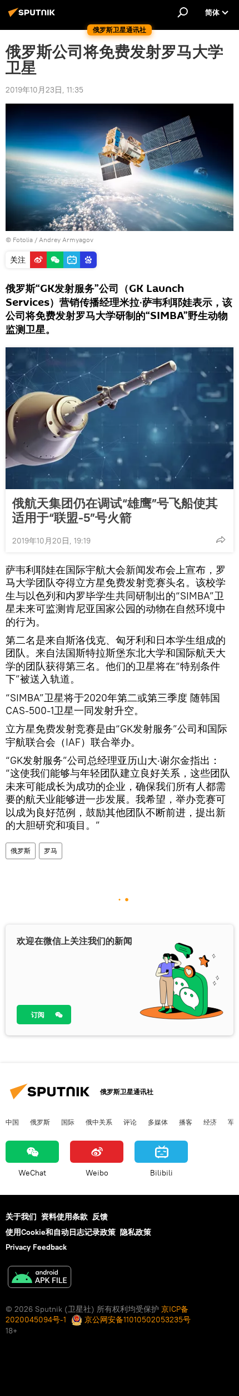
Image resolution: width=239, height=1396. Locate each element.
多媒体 (158, 1122)
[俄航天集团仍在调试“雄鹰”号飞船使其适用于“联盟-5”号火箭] (119, 418)
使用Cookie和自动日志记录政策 (61, 1232)
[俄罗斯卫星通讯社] (33, 17)
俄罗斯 (21, 850)
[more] (221, 539)
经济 (210, 1122)
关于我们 (21, 1217)
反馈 (100, 1217)
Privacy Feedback (36, 1247)
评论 (130, 1122)
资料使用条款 (64, 1217)
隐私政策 (135, 1232)
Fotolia (23, 239)
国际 (67, 1122)
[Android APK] (39, 1278)
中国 (12, 1122)
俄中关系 (99, 1122)
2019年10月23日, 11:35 (44, 90)
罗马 (50, 850)
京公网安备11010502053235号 (136, 1320)
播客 (185, 1122)
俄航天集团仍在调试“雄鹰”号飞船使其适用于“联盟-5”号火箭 (115, 510)
